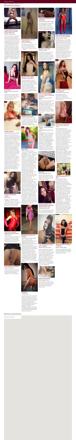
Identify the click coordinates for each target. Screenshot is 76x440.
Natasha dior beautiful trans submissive (46, 19)
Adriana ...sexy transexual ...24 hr (46, 127)
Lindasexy (24, 292)
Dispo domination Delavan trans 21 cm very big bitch (63, 36)
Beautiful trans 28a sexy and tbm (28, 236)
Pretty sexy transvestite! (62, 124)
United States (11, 3)
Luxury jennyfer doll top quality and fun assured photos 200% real (11, 31)
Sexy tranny (8, 90)
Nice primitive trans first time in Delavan (28, 40)
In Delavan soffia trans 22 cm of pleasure (63, 90)
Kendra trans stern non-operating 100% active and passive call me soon (46, 205)
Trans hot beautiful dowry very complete (46, 245)
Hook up (5, 3)
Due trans (41, 172)
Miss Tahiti (25, 149)
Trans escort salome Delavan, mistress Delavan (12, 232)
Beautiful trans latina (44, 49)
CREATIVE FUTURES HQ (9, 1)
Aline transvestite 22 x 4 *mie (62, 177)
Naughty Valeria (9, 131)
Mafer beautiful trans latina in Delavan (63, 245)
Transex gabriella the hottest (10, 195)
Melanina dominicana (44, 278)
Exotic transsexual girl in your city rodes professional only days (46, 95)
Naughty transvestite (27, 116)
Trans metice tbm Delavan (12, 266)
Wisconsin (17, 3)
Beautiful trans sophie (28, 77)
